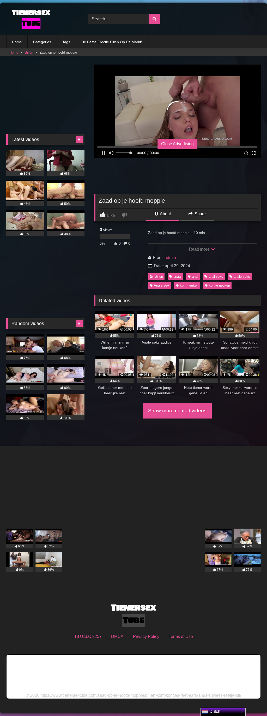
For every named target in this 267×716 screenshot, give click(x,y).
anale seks (242, 276)
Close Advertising (177, 144)
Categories (42, 42)
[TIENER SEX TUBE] (41, 19)
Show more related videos (177, 410)
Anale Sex (161, 285)
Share (199, 214)
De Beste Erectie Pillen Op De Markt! (111, 42)
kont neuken (189, 285)
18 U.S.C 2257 (88, 636)
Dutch (214, 711)
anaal (177, 276)
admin (170, 257)
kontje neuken (219, 285)
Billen (29, 52)
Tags (66, 42)
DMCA (117, 636)
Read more (199, 249)
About (165, 214)
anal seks (216, 276)
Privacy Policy (146, 636)
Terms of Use (181, 636)
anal (195, 276)
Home (17, 42)
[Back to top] (251, 700)
